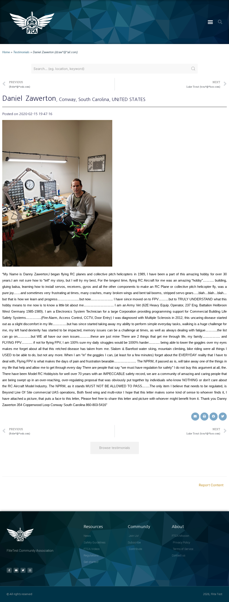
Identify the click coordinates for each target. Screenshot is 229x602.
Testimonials (21, 52)
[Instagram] (30, 570)
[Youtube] (16, 570)
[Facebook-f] (9, 570)
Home (6, 52)
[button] (210, 22)
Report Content (211, 485)
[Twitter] (23, 570)
